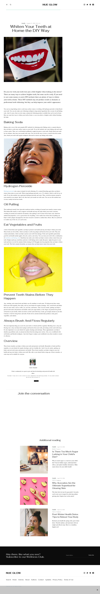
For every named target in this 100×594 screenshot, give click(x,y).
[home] (50, 4)
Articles (21, 580)
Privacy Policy (57, 580)
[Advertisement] (33, 17)
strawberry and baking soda (12, 238)
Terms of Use (68, 580)
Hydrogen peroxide (9, 191)
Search (8, 580)
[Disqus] (50, 415)
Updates (48, 580)
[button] (7, 5)
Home (14, 580)
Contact (41, 580)
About (27, 580)
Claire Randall (33, 367)
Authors (34, 580)
